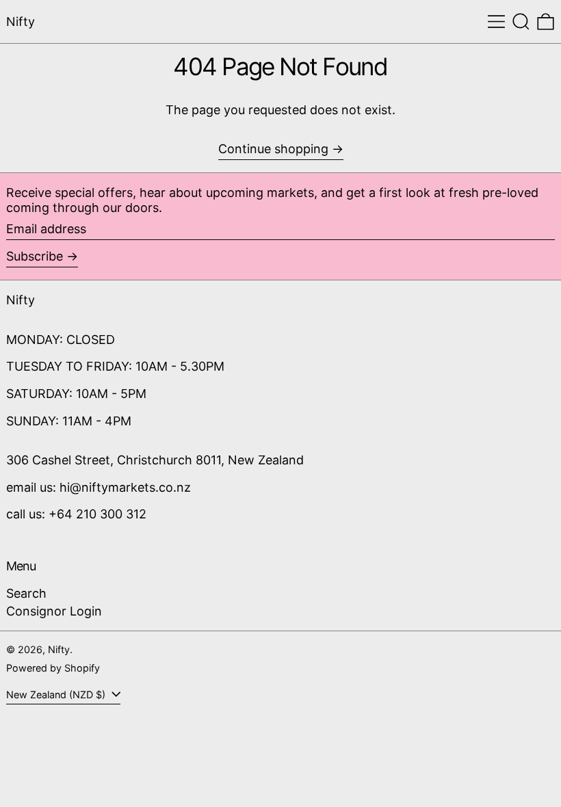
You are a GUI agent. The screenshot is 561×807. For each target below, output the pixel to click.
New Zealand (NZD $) (57, 694)
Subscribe (34, 256)
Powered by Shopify (53, 668)
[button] (521, 21)
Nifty (20, 21)
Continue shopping (273, 149)
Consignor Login (54, 611)
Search (26, 593)
